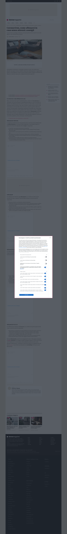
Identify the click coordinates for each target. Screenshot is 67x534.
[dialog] (33, 267)
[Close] (50, 238)
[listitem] (33, 254)
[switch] (45, 257)
